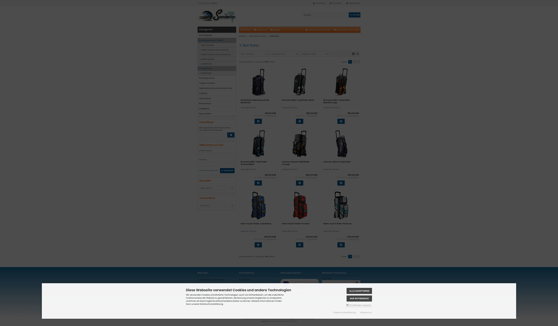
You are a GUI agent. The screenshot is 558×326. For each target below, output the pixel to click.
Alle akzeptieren (359, 291)
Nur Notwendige (359, 298)
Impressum (366, 312)
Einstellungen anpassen (360, 305)
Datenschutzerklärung (344, 312)
